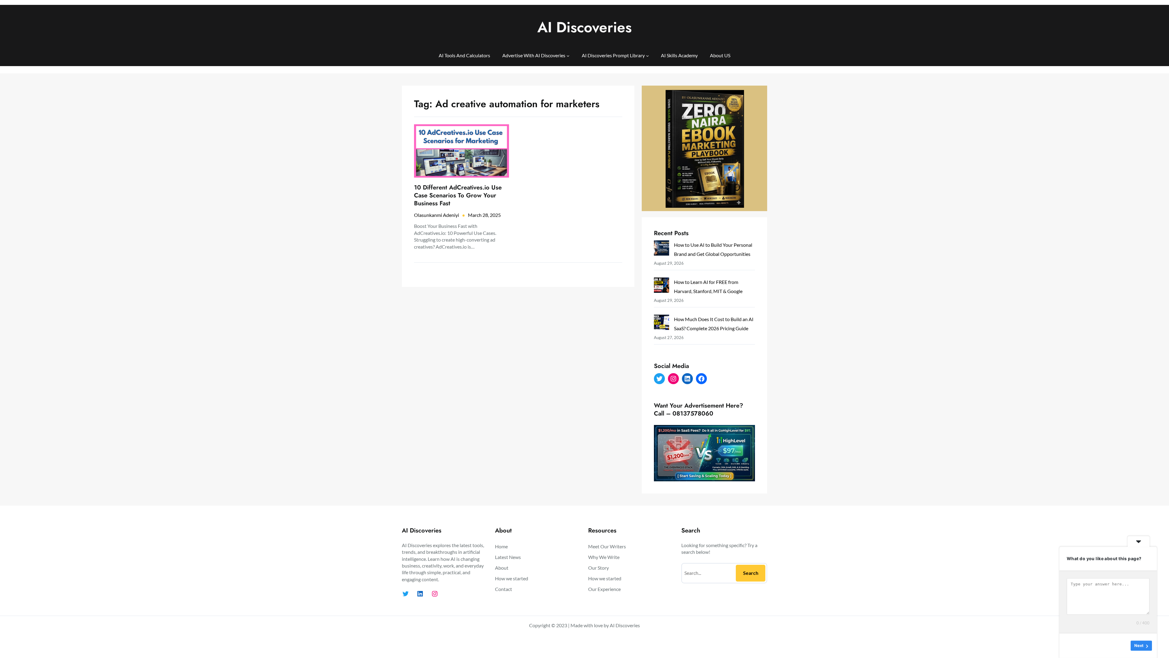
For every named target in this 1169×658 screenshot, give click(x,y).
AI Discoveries (584, 27)
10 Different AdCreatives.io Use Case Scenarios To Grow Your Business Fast (458, 195)
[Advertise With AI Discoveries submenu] (568, 55)
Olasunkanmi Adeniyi (436, 215)
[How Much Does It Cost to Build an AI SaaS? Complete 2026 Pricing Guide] (661, 324)
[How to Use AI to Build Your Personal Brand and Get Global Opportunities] (661, 249)
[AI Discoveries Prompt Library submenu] (647, 55)
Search (750, 573)
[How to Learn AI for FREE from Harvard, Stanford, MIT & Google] (661, 286)
